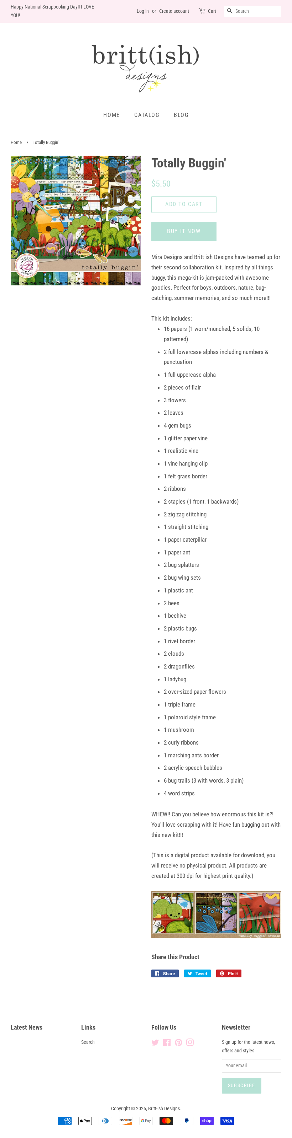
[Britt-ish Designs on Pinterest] (178, 1044)
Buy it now (183, 231)
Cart (212, 11)
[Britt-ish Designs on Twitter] (155, 1044)
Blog (181, 115)
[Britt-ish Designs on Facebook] (167, 1044)
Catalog (146, 115)
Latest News (26, 1027)
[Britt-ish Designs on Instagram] (190, 1044)
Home (111, 115)
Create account (174, 11)
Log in (143, 11)
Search (88, 1042)
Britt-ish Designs (164, 1109)
